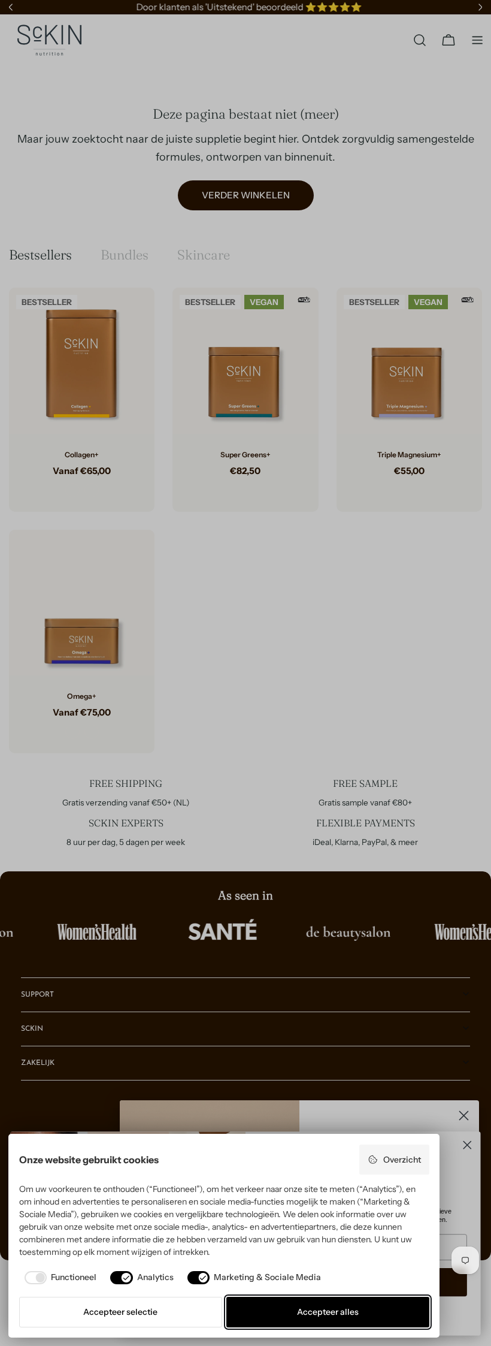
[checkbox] (58, 1277)
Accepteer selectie (120, 1311)
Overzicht (402, 1159)
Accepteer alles (328, 1311)
